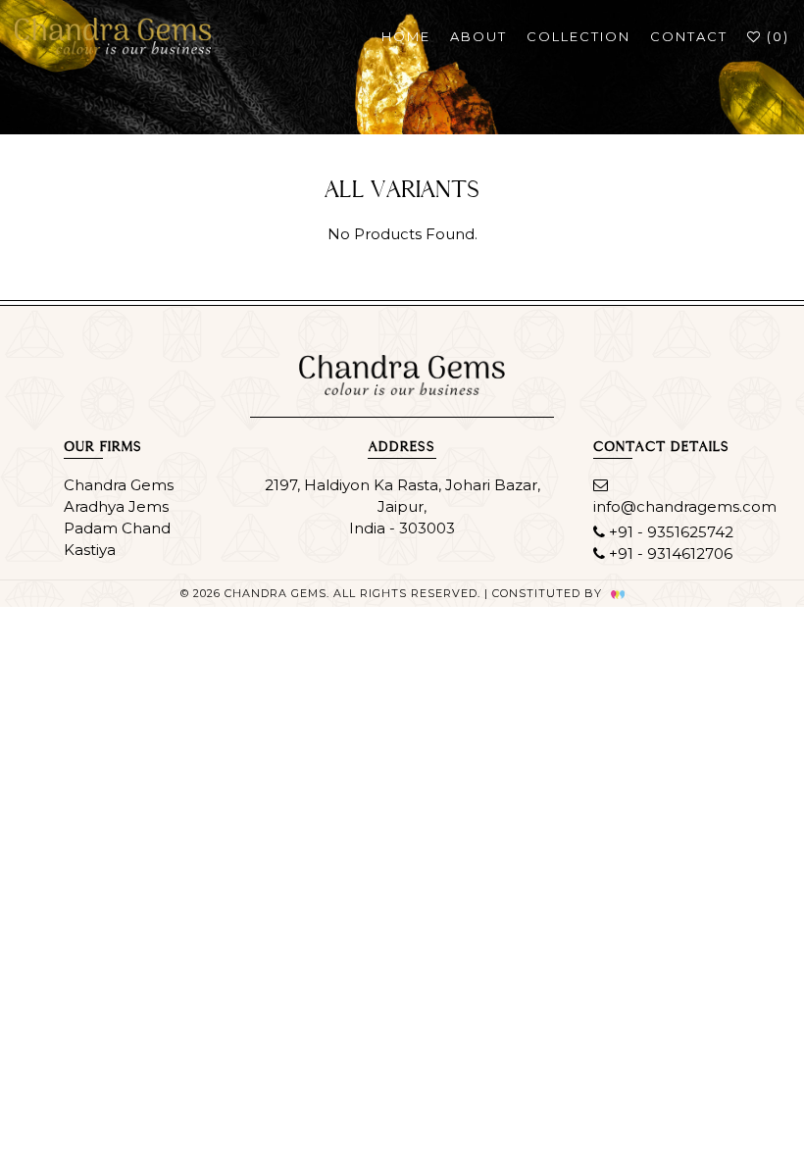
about (478, 36)
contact (689, 36)
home (405, 36)
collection (578, 36)
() (775, 36)
